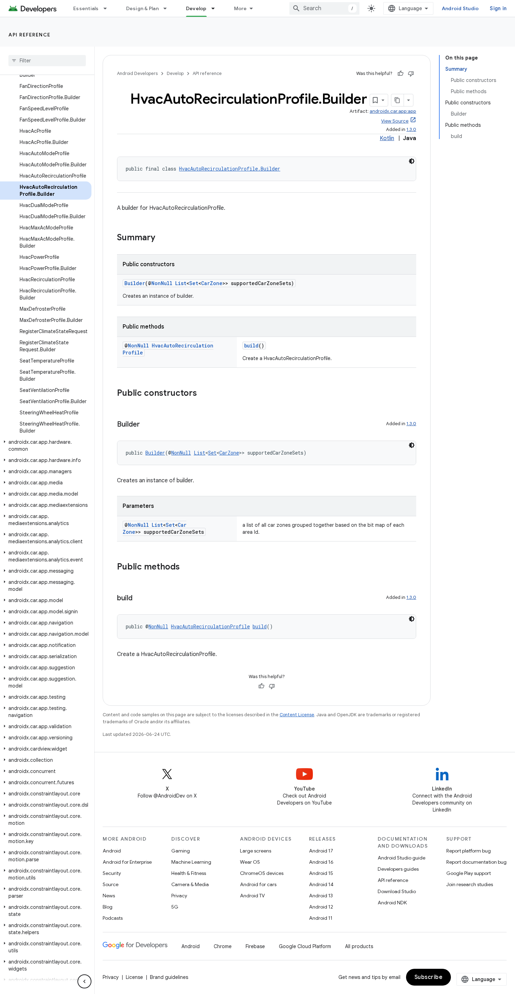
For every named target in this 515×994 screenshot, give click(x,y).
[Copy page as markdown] (397, 100)
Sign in (498, 8)
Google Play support (468, 873)
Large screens (255, 851)
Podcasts (113, 918)
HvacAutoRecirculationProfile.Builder (229, 168)
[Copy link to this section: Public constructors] (204, 393)
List (180, 283)
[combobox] (324, 8)
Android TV (252, 895)
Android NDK (392, 902)
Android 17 (321, 851)
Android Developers (137, 73)
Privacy (179, 895)
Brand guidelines (169, 977)
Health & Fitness (188, 873)
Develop (196, 8)
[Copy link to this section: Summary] (162, 238)
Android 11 (320, 918)
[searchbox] (47, 60)
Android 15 (321, 873)
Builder (134, 283)
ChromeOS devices (261, 873)
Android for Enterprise (127, 862)
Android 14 (321, 884)
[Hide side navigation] (84, 981)
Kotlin (387, 138)
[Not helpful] (411, 73)
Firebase (255, 946)
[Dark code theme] (411, 161)
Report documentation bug (476, 862)
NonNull (161, 283)
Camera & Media (190, 884)
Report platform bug (468, 851)
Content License (297, 715)
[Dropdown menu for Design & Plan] (168, 8)
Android (112, 851)
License (134, 977)
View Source (394, 121)
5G (174, 907)
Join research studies (469, 884)
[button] (45, 445)
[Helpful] (400, 73)
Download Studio (397, 891)
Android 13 (321, 895)
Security (112, 873)
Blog (107, 907)
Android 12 (321, 907)
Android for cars (258, 884)
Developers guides (398, 869)
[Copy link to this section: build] (139, 598)
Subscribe (428, 977)
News (109, 895)
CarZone (211, 283)
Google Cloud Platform (305, 946)
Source (110, 884)
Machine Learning (191, 862)
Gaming (180, 851)
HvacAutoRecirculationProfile (210, 626)
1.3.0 (411, 129)
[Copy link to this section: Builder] (147, 425)
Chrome (223, 946)
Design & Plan (142, 8)
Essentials (86, 8)
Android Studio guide (401, 858)
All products (359, 946)
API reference (29, 35)
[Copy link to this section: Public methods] (187, 567)
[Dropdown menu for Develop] (216, 8)
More (240, 8)
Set (193, 283)
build (251, 345)
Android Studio (460, 8)
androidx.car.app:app (393, 111)
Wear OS (250, 862)
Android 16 (321, 862)
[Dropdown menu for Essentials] (108, 8)
